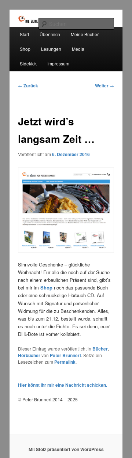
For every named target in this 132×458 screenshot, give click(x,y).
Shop (25, 49)
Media (78, 49)
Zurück (28, 85)
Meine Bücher (85, 34)
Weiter (104, 85)
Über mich (50, 34)
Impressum (58, 63)
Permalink (65, 362)
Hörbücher (29, 355)
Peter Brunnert (65, 355)
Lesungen (51, 49)
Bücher (100, 348)
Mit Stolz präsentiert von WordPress (66, 449)
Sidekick (28, 63)
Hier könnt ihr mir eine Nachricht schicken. (62, 385)
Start (24, 34)
